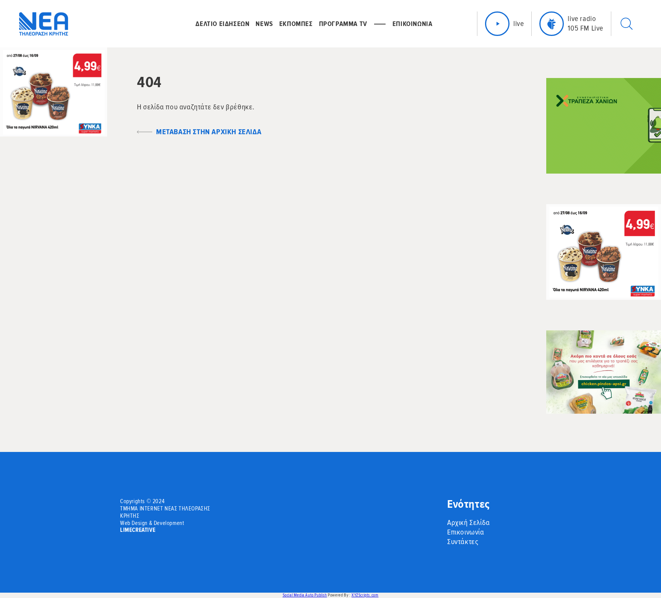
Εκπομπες (296, 24)
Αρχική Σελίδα (468, 522)
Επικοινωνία (465, 532)
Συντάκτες (462, 541)
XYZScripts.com (365, 595)
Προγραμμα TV (343, 24)
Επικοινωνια (412, 24)
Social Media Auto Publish (305, 595)
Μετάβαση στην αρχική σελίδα (208, 131)
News (264, 24)
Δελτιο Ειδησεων (222, 24)
